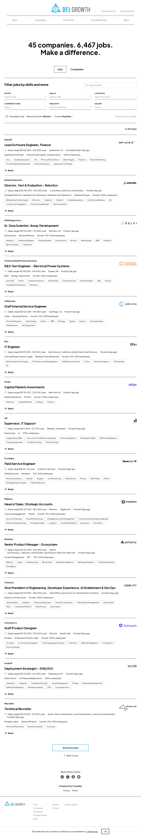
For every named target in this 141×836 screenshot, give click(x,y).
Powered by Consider (126, 116)
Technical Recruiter (17, 709)
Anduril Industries (13, 180)
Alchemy (8, 539)
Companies (40, 20)
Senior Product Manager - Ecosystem (30, 544)
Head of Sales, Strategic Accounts (28, 504)
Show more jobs (70, 748)
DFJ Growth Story (127, 11)
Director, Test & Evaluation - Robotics (31, 185)
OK (105, 831)
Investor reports (71, 805)
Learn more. (92, 831)
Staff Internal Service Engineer (25, 306)
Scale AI (8, 663)
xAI (5, 418)
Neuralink (9, 703)
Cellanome (9, 301)
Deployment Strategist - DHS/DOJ (28, 668)
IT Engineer (12, 347)
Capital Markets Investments (24, 387)
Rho (6, 341)
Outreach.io (10, 623)
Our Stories (68, 20)
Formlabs (9, 458)
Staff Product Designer (20, 628)
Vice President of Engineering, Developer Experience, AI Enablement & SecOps (60, 588)
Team (14, 20)
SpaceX (8, 139)
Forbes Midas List (108, 11)
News (126, 20)
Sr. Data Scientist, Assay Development (31, 225)
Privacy (66, 790)
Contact (55, 808)
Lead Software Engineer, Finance (27, 145)
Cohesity (9, 582)
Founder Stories (99, 20)
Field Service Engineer (19, 464)
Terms (75, 790)
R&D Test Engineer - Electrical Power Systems (36, 266)
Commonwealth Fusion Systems (20, 260)
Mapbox (8, 499)
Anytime (67, 116)
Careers (55, 805)
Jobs (60, 69)
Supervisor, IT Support (20, 423)
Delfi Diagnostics (12, 220)
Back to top (72, 755)
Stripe (7, 382)
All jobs (47, 116)
